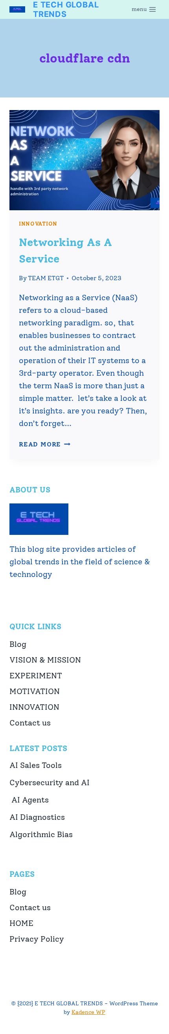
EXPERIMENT (35, 675)
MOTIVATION (34, 691)
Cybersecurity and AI (49, 782)
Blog (17, 644)
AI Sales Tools (35, 765)
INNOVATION (38, 223)
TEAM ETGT (46, 278)
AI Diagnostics (37, 817)
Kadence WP (88, 1012)
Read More (44, 444)
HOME (21, 923)
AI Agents (29, 799)
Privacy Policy (36, 939)
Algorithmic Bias (41, 834)
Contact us (30, 722)
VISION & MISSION (45, 660)
